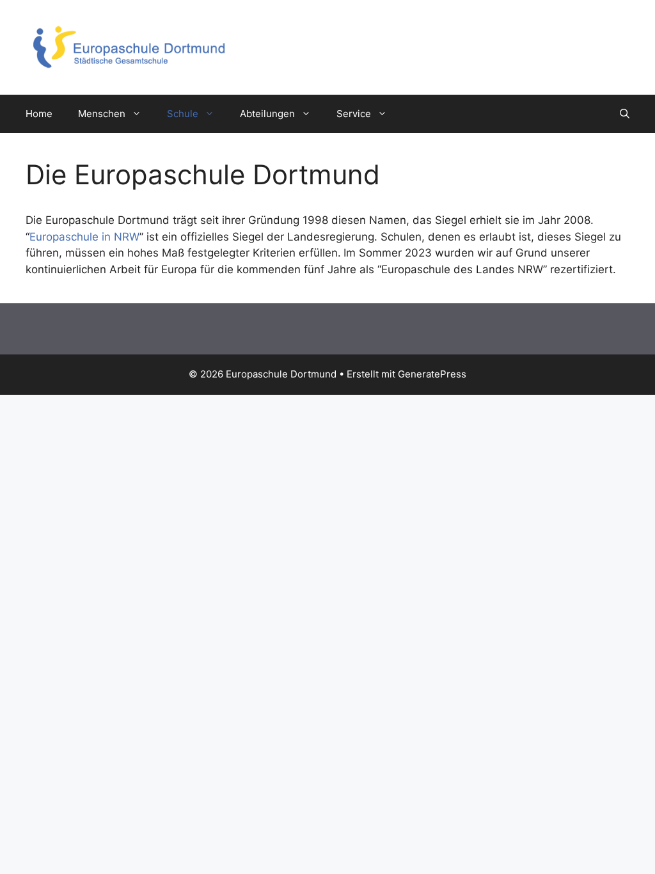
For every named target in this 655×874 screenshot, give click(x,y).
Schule (182, 113)
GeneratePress (432, 374)
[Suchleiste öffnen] (624, 114)
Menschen (101, 113)
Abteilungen (267, 113)
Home (39, 113)
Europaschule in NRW (84, 236)
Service (353, 113)
